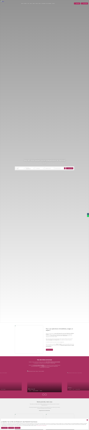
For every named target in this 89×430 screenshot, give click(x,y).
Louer (28, 3)
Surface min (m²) (58, 168)
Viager (34, 3)
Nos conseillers (48, 3)
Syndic (40, 3)
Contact (53, 3)
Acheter (25, 3)
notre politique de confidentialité (41, 425)
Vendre (36, 3)
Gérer (31, 3)
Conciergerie (43, 3)
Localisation (38, 168)
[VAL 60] (3, 3)
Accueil (22, 3)
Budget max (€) (48, 168)
